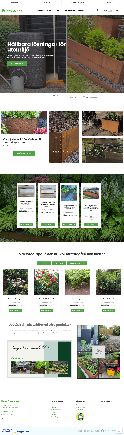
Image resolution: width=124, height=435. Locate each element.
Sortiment (40, 11)
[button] (119, 430)
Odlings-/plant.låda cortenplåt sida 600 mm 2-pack (26, 203)
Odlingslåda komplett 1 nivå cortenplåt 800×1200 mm (69, 207)
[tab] (44, 263)
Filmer (59, 11)
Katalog (50, 11)
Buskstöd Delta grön (15, 299)
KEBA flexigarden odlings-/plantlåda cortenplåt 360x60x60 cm (91, 208)
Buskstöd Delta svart (46, 299)
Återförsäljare (69, 11)
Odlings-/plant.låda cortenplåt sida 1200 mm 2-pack (48, 204)
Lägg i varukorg (26, 225)
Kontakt (81, 11)
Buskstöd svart (108, 299)
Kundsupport (73, 96)
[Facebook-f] (2, 418)
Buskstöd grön (77, 299)
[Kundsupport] (67, 96)
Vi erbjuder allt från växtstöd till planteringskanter (22, 141)
